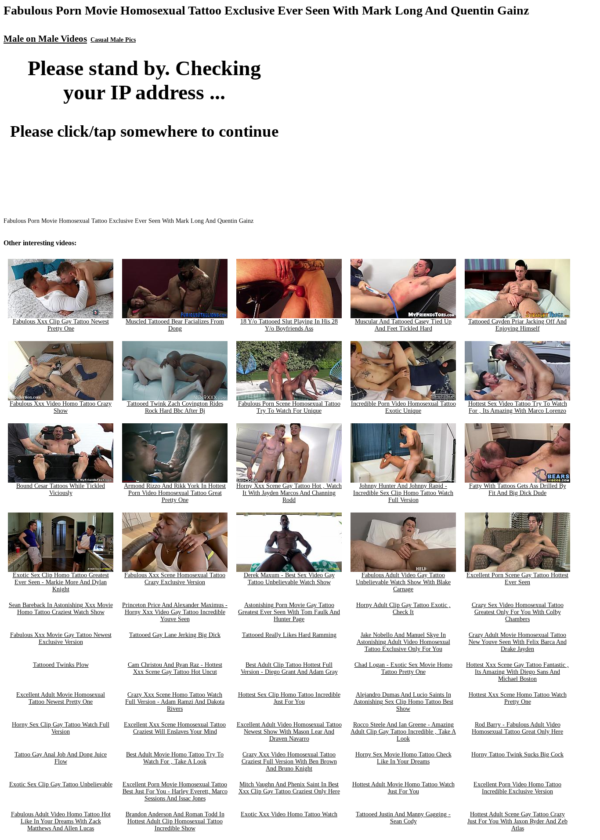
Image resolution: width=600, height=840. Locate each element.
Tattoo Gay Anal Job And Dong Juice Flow (60, 758)
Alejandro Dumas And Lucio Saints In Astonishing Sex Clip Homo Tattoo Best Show (403, 701)
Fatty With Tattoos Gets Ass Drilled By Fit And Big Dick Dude (517, 489)
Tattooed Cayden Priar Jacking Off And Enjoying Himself (517, 325)
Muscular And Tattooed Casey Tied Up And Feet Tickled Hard (403, 325)
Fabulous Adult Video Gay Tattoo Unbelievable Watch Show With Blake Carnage (403, 582)
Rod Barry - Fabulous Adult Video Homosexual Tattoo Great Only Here (517, 728)
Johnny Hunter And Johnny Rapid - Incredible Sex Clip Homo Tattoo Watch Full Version (403, 493)
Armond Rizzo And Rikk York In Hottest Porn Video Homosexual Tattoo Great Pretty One (175, 493)
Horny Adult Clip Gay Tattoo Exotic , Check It (403, 608)
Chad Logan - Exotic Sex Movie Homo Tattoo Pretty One (403, 668)
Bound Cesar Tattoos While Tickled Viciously (60, 489)
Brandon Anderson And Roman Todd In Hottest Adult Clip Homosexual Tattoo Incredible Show (175, 821)
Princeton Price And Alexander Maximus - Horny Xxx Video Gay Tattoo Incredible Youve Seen (175, 612)
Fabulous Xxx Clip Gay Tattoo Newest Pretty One (61, 325)
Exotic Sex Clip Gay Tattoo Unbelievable (60, 784)
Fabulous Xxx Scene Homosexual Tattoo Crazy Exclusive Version (174, 578)
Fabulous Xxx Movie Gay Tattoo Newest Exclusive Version (61, 638)
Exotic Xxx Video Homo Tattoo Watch (289, 814)
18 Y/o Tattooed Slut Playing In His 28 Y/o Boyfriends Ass (289, 325)
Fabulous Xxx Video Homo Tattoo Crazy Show (61, 407)
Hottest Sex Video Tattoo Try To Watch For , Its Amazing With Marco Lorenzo (517, 407)
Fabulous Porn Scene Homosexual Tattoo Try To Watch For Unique (289, 407)
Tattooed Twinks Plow (61, 665)
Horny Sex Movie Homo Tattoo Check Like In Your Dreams (403, 758)
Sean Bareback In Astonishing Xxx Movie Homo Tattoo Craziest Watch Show (61, 608)
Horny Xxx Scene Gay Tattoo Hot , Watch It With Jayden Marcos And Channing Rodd (289, 493)
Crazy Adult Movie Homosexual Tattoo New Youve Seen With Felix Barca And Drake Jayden (518, 642)
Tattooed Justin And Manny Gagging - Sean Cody (403, 818)
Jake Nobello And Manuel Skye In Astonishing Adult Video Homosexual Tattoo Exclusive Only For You (403, 642)
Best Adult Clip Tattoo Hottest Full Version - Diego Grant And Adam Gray (289, 668)
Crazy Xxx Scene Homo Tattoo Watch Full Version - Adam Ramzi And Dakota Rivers (174, 701)
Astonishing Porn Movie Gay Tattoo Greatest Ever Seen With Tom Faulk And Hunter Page (289, 612)
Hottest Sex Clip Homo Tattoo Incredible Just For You (289, 698)
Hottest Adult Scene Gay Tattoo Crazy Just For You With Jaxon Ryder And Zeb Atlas (517, 821)
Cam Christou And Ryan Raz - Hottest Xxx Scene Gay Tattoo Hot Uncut (175, 668)
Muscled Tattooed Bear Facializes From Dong (175, 325)
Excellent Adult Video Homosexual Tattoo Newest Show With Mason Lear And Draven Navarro (289, 731)
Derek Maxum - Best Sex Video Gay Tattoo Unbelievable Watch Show (289, 578)
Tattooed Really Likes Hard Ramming (289, 635)
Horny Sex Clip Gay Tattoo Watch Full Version (60, 728)
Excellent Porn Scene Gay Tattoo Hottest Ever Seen (517, 578)
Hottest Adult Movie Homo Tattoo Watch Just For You (403, 788)
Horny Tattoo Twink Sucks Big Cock (517, 754)
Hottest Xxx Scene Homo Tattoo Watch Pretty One (518, 698)
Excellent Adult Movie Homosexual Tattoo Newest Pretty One (60, 698)
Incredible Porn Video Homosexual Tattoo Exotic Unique (403, 407)
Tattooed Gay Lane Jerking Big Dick (174, 635)
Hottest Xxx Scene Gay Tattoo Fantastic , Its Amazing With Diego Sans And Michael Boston (517, 672)
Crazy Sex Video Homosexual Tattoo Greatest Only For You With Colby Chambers (518, 612)
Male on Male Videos (45, 38)
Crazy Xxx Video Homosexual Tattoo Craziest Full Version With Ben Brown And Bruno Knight (289, 761)
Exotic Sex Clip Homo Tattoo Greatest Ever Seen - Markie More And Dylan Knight (61, 582)
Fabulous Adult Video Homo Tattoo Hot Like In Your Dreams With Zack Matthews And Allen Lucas (61, 821)
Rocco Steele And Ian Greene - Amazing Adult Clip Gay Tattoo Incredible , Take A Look (403, 731)
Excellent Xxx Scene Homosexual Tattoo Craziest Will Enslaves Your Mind (175, 728)
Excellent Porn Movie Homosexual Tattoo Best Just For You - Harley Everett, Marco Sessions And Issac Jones (175, 791)
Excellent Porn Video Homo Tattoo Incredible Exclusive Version (517, 788)
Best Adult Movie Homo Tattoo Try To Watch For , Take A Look (175, 758)
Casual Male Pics (113, 39)
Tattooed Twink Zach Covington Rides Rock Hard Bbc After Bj (175, 407)
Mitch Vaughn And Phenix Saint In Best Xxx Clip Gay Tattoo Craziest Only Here (289, 788)
